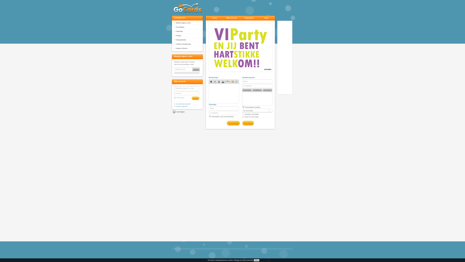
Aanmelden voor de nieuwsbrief (222, 116)
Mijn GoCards (231, 18)
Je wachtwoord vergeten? (183, 104)
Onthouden (180, 98)
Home (214, 18)
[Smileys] (232, 81)
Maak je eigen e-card (183, 23)
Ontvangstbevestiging (252, 107)
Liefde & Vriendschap (183, 44)
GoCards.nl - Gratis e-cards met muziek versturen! (188, 8)
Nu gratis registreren (182, 106)
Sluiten (256, 260)
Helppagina (249, 18)
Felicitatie (179, 31)
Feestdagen (180, 27)
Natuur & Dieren (181, 48)
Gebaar (178, 36)
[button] (211, 81)
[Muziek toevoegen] (236, 81)
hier (238, 260)
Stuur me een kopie (252, 117)
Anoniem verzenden (252, 114)
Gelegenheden (181, 40)
